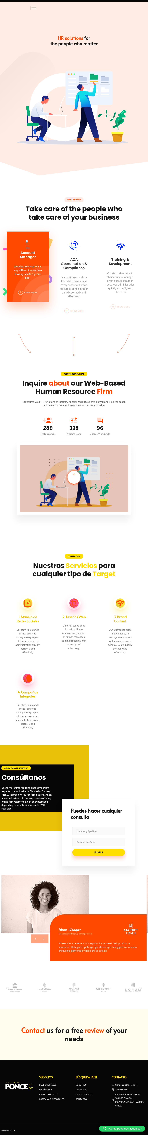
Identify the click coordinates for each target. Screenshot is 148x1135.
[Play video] (74, 477)
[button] (7, 988)
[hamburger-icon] (33, 8)
